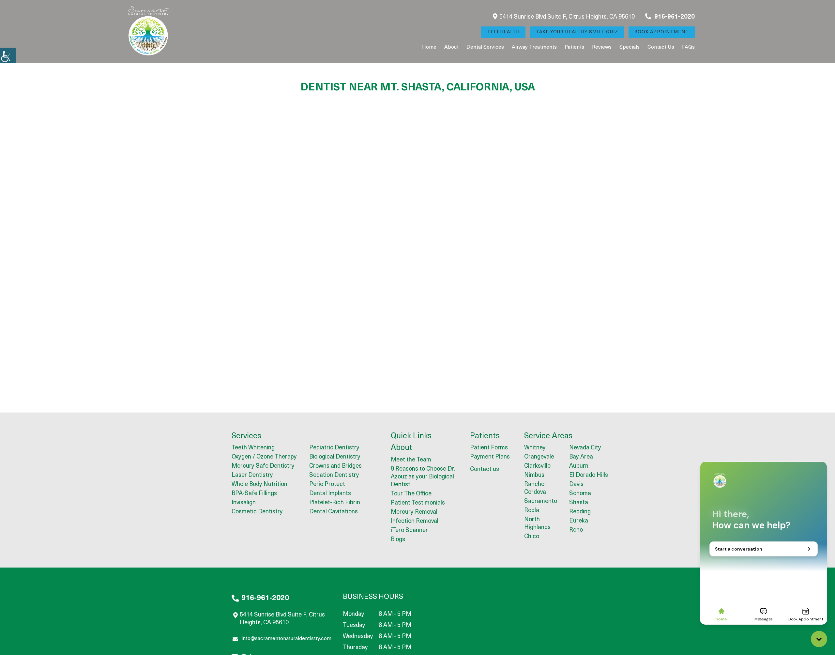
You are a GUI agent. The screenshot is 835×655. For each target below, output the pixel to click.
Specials (629, 47)
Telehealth (503, 32)
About (451, 47)
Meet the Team (411, 460)
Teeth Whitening (253, 448)
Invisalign (244, 503)
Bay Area (581, 457)
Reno (576, 530)
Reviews (602, 47)
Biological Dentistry (334, 457)
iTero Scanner (409, 531)
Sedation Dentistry (334, 475)
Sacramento (540, 502)
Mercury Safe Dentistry (263, 466)
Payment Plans (490, 457)
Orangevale (539, 457)
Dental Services (485, 47)
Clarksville (537, 466)
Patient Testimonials (418, 503)
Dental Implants (330, 494)
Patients (574, 47)
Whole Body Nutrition (259, 485)
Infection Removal (414, 521)
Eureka (578, 521)
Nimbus (534, 475)
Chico (531, 537)
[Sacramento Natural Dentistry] (148, 31)
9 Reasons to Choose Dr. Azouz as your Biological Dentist (423, 477)
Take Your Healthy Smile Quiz (577, 32)
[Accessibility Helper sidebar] (8, 55)
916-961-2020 (674, 17)
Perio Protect (327, 485)
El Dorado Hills (588, 475)
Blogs (398, 540)
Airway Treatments (534, 47)
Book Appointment (661, 32)
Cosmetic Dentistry (257, 512)
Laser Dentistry (252, 475)
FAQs (688, 47)
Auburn (578, 466)
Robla (531, 511)
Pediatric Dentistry (334, 448)
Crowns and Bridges (335, 466)
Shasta (578, 503)
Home (429, 47)
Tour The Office (411, 494)
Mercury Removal (414, 512)
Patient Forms (489, 448)
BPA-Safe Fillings (254, 494)
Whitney (535, 448)
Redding (580, 512)
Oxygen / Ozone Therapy (264, 457)
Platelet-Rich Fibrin (334, 503)
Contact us (660, 47)
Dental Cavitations (333, 512)
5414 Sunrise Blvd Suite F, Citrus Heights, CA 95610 (567, 17)
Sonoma (580, 494)
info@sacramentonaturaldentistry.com (286, 638)
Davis (576, 485)
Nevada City (585, 448)
